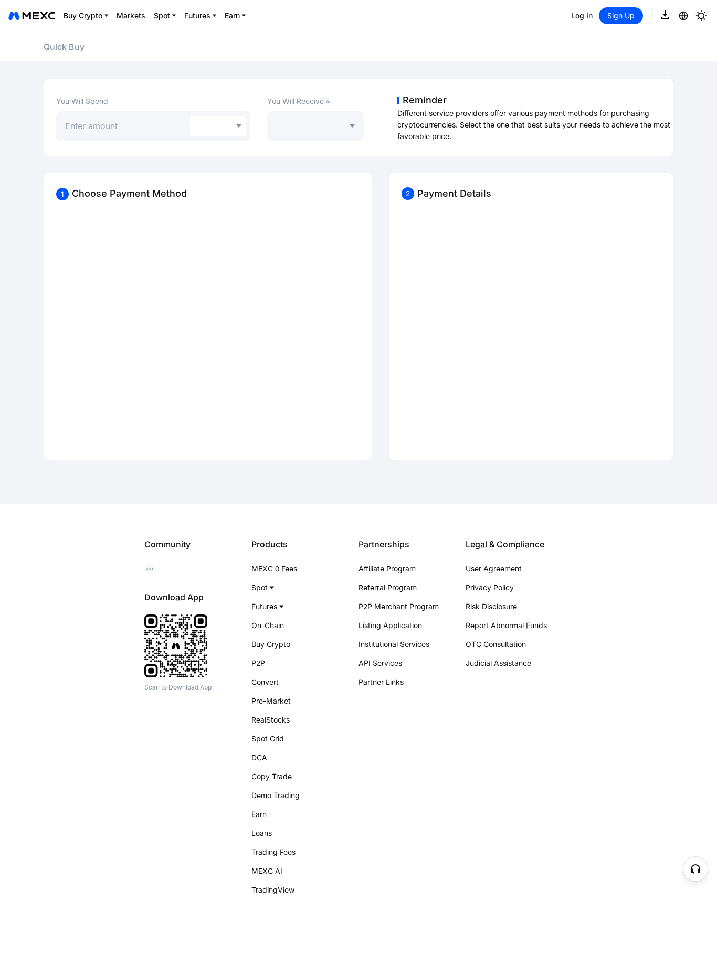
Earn (259, 814)
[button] (695, 869)
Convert (265, 681)
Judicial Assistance (498, 663)
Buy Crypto (270, 644)
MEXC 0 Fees (274, 568)
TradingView (272, 889)
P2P (258, 663)
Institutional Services (393, 644)
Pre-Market (271, 700)
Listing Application (390, 625)
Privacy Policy (490, 587)
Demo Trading (275, 795)
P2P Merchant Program (398, 606)
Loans (261, 833)
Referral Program (387, 587)
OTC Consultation (496, 644)
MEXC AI (266, 870)
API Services (380, 663)
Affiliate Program (387, 568)
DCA (259, 757)
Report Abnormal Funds (506, 625)
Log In (582, 15)
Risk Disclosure (491, 606)
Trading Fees (273, 851)
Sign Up (621, 15)
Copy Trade (271, 776)
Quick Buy (64, 46)
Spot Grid (267, 738)
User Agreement (494, 568)
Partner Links (381, 681)
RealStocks (270, 719)
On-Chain (267, 625)
